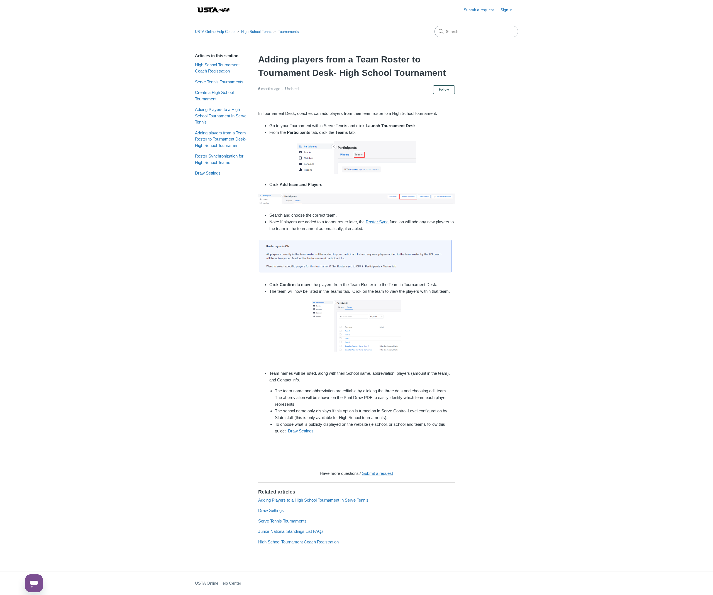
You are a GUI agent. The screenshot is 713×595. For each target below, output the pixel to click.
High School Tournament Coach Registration (217, 68)
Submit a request (479, 10)
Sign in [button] (506, 10)
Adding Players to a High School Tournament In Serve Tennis (220, 115)
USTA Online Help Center (215, 32)
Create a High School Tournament (214, 95)
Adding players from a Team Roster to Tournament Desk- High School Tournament (220, 139)
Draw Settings (208, 173)
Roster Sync (377, 221)
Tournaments (288, 32)
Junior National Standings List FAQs (291, 531)
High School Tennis (256, 32)
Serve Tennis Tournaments (219, 81)
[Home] (213, 10)
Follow (444, 89)
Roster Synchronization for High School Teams (219, 159)
